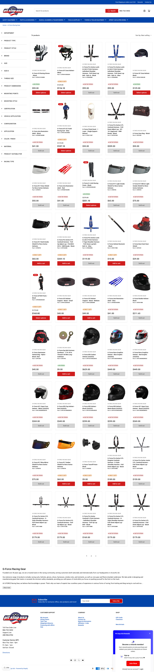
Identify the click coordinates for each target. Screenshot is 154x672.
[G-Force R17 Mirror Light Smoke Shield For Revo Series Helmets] (141, 169)
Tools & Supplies (74, 20)
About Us (81, 617)
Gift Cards (119, 617)
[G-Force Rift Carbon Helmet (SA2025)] (91, 336)
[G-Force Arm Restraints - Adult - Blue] (116, 282)
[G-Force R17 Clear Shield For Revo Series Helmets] (41, 169)
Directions (6, 653)
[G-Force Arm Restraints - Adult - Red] (66, 169)
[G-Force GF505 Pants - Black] (41, 282)
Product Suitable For (13, 154)
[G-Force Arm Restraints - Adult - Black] (41, 111)
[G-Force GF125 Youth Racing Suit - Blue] (66, 111)
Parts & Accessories (27, 20)
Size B (6, 71)
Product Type (9, 41)
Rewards (140, 2)
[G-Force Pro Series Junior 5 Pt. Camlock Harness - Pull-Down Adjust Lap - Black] (141, 444)
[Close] (150, 633)
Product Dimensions (12, 86)
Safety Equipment (9, 20)
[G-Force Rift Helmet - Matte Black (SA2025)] (116, 392)
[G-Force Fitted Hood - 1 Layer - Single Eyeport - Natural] (91, 111)
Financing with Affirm (47, 625)
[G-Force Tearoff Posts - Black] (91, 444)
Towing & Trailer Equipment (94, 20)
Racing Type (9, 162)
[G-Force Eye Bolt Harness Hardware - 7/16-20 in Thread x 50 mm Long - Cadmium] (66, 336)
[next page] (96, 556)
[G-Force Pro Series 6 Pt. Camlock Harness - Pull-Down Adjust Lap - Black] (141, 502)
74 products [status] (35, 35)
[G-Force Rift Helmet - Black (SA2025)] (91, 392)
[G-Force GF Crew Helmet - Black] (141, 53)
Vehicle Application (12, 116)
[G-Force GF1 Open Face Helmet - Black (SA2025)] (141, 392)
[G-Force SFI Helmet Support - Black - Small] (66, 282)
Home (4, 25)
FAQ (41, 627)
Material (7, 146)
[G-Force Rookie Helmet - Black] (141, 282)
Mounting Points (11, 94)
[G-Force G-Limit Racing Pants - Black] (91, 169)
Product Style (10, 48)
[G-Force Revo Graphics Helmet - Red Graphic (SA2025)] (141, 336)
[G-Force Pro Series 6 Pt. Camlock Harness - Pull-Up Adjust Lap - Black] (66, 502)
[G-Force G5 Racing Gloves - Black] (41, 53)
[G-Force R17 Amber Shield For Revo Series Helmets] (66, 444)
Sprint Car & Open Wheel (117, 20)
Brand (6, 56)
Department (9, 33)
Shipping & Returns (46, 623)
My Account (44, 617)
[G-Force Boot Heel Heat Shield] (141, 224)
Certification (9, 109)
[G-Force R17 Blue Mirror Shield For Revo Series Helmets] (41, 444)
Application (9, 131)
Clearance (119, 619)
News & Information (84, 621)
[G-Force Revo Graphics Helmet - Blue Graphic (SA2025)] (116, 336)
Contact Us (148, 2)
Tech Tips (43, 621)
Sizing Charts (44, 619)
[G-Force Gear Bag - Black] (141, 111)
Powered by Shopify (22, 668)
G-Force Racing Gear (14, 25)
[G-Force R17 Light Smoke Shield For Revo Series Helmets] (116, 169)
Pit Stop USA (11, 668)
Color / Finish (9, 139)
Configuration (10, 124)
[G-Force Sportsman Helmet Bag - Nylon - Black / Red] (41, 336)
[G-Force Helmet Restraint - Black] (116, 224)
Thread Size (9, 78)
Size (5, 63)
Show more (6, 587)
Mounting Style (10, 101)
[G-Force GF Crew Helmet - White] (66, 53)
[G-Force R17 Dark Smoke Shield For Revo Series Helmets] (41, 224)
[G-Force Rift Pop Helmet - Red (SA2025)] (66, 392)
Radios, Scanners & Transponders (51, 20)
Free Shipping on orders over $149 (125, 2)
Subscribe (116, 601)
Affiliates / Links (83, 623)
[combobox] (76, 11)
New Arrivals (120, 624)
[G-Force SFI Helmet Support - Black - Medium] (91, 282)
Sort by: (142, 35)
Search (113, 11)
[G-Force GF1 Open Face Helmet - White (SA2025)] (41, 392)
